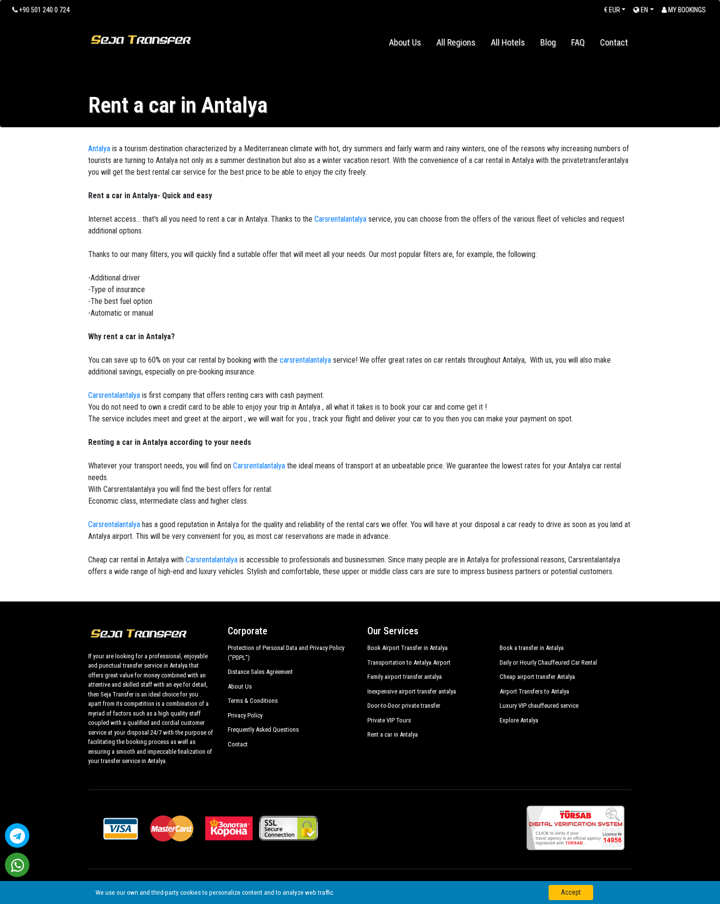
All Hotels (508, 42)
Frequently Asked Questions (263, 729)
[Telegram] (17, 835)
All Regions (456, 42)
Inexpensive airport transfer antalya (411, 691)
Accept (571, 892)
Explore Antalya (519, 720)
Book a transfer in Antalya (532, 647)
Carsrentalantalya (340, 219)
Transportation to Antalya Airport (409, 662)
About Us (405, 42)
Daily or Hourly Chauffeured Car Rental (548, 662)
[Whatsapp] (17, 865)
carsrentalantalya (304, 360)
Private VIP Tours (389, 720)
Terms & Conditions (253, 700)
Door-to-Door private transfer (403, 705)
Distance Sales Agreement (260, 671)
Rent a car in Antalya (392, 734)
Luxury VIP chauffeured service (539, 705)
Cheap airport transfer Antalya (537, 676)
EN (643, 10)
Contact (614, 42)
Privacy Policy (245, 715)
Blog (548, 42)
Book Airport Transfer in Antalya (407, 647)
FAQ (578, 42)
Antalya (99, 148)
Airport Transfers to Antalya (534, 691)
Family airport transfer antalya (404, 676)
